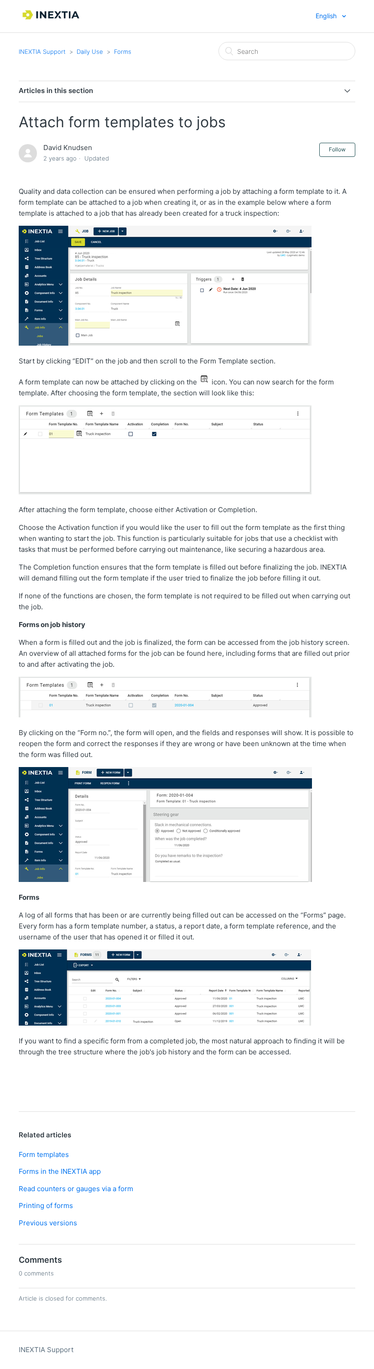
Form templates (44, 1154)
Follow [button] (337, 149)
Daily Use (90, 51)
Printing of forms (46, 1205)
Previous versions (48, 1223)
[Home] (51, 20)
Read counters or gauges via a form (76, 1188)
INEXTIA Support (42, 51)
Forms (122, 51)
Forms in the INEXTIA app (60, 1171)
